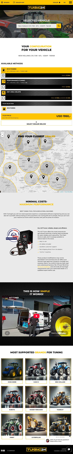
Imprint (64, 449)
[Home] (36, 7)
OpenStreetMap (69, 192)
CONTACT (12, 450)
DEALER (55, 2)
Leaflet (61, 192)
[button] (57, 179)
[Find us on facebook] (2, 451)
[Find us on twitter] (4, 451)
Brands (6, 2)
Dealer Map (20, 2)
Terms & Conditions (44, 267)
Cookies (56, 451)
